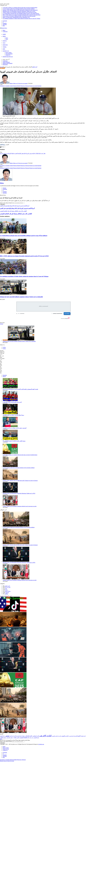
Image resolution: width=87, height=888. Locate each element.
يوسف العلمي (3, 737)
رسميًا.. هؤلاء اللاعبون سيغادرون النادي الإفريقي (13, 415)
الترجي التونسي (64, 736)
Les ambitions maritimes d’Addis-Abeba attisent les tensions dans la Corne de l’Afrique (21, 18)
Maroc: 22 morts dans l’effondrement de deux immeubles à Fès (16, 17)
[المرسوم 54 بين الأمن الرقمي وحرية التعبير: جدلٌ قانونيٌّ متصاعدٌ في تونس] (13, 656)
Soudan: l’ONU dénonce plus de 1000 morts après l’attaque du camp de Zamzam (20, 10)
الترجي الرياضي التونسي (56, 736)
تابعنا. (1, 738)
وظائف (6, 593)
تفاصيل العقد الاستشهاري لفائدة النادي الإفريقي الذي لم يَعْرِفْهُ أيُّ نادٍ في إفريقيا (20, 389)
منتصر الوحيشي (9, 737)
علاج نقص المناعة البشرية (20, 153)
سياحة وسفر (7, 591)
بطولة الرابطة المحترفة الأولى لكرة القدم (17, 736)
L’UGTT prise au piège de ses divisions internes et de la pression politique (19, 8)
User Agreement (8, 53)
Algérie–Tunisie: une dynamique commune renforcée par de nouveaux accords (19, 12)
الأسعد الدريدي (77, 736)
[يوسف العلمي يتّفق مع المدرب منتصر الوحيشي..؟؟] (10, 439)
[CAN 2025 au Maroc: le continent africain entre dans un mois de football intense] (10, 453)
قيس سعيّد (16, 737)
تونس (7, 736)
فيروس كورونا (3, 153)
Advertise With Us (8, 57)
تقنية (6, 588)
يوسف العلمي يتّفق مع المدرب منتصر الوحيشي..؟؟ (14, 440)
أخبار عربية (7, 587)
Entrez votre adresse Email (5, 202)
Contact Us (6, 51)
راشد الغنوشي (36, 737)
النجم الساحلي (28, 736)
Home (4, 34)
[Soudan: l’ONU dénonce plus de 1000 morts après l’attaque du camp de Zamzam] (10, 479)
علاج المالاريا (38, 153)
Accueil (1, 66)
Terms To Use (6, 749)
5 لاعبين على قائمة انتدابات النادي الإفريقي (12, 402)
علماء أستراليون (10, 153)
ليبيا (13, 737)
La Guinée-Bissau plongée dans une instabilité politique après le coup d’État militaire (21, 13)
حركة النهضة (2, 736)
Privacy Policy (8, 52)
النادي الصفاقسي (35, 736)
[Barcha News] (3, 28)
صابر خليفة (31, 737)
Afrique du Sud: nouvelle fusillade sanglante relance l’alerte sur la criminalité (21, 296)
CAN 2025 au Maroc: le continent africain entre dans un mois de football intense (20, 7)
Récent (4, 376)
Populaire (5, 375)
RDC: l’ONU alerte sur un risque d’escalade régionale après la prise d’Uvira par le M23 (21, 14)
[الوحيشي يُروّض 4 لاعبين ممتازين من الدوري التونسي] (10, 426)
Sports (5, 41)
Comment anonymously (57, 313)
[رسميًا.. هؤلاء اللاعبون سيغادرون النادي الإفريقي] (10, 413)
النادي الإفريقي (45, 736)
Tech (4, 43)
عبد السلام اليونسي (24, 737)
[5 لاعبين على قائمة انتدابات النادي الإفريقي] (10, 400)
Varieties (5, 45)
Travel (4, 47)
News (4, 36)
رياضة (6, 589)
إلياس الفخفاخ (83, 736)
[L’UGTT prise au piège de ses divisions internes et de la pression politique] (10, 466)
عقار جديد (43, 153)
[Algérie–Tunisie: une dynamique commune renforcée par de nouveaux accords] (10, 505)
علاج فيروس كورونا (30, 153)
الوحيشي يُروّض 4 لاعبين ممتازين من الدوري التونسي (14, 428)
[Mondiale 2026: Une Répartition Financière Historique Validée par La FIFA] (10, 492)
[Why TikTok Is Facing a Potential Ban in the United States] (13, 611)
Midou (11, 83)
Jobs (4, 49)
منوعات (7, 592)
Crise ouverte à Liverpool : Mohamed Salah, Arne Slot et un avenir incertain (19, 16)
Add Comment (67, 313)
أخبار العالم (34, 66)
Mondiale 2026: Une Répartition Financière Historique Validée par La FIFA (19, 11)
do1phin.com (41, 744)
